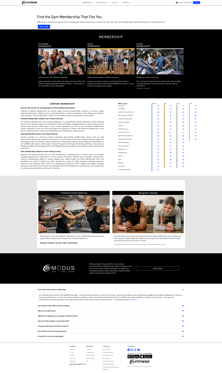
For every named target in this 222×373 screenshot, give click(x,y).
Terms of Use (106, 349)
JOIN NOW (43, 27)
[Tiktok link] (135, 350)
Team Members (90, 352)
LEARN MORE (157, 268)
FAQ (87, 361)
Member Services (90, 355)
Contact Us (89, 349)
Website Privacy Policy (108, 361)
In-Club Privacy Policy (108, 355)
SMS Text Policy (106, 358)
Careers (72, 352)
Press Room (73, 358)
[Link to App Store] (146, 356)
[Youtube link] (138, 350)
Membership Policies (108, 352)
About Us (72, 349)
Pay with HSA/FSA (90, 358)
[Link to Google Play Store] (133, 356)
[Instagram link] (132, 350)
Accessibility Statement (108, 364)
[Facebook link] (128, 350)
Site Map (72, 355)
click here (133, 300)
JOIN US (196, 2)
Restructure (72, 361)
